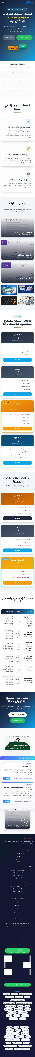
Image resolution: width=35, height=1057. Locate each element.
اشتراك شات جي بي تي (10, 1006)
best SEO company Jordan (25, 1045)
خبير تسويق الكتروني (9, 1036)
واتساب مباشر (23, 37)
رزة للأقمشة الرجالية (22, 1012)
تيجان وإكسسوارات (18, 1009)
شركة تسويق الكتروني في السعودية (24, 1003)
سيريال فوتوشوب (24, 1027)
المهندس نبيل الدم (19, 1036)
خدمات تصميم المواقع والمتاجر (10, 1045)
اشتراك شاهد (6, 994)
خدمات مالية (14, 994)
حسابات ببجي (22, 1018)
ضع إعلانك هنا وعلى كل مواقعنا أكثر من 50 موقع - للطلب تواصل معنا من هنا (17, 951)
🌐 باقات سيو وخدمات (17, 878)
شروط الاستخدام (16, 926)
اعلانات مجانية (25, 1030)
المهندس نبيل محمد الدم (9, 1003)
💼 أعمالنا (17, 861)
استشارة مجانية (17, 720)
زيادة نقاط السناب (10, 997)
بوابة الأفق (28, 1036)
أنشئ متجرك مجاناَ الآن (17, 714)
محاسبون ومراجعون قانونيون (25, 994)
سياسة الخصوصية (24, 926)
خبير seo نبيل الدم (25, 1039)
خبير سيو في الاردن (17, 1042)
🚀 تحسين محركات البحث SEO (17, 870)
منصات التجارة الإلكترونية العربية (12, 1039)
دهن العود (27, 1006)
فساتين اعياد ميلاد (8, 1009)
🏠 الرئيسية (17, 854)
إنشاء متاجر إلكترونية (17, 918)
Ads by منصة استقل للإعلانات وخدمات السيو (25, 807)
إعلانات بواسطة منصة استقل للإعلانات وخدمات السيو (20, 736)
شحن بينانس (16, 1015)
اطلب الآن (17, 360)
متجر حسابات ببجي (13, 1018)
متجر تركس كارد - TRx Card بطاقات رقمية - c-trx (18, 788)
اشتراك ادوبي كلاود (12, 1012)
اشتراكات (27, 997)
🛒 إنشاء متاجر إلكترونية (17, 875)
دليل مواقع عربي (10, 1030)
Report (2, 758)
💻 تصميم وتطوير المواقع (17, 872)
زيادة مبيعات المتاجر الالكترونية (17, 1000)
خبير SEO (16, 1027)
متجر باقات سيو (9, 1049)
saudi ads (18, 1030)
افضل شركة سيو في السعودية (13, 1033)
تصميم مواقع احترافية (17, 912)
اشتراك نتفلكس (25, 1015)
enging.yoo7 (27, 766)
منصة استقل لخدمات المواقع (17, 898)
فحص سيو (8, 1042)
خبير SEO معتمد (17, 905)
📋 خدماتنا (17, 856)
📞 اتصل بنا (17, 859)
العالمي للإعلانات (24, 1033)
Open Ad (6, 778)
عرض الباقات (8, 37)
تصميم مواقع (26, 1042)
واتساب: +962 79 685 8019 (17, 886)
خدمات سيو (9, 1027)
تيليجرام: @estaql (17, 891)
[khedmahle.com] (17, 746)
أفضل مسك (20, 1006)
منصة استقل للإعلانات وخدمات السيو (21, 778)
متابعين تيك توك (19, 997)
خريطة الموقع (9, 926)
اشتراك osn (9, 1015)
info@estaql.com (16, 889)
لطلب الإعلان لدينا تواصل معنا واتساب (17, 985)
